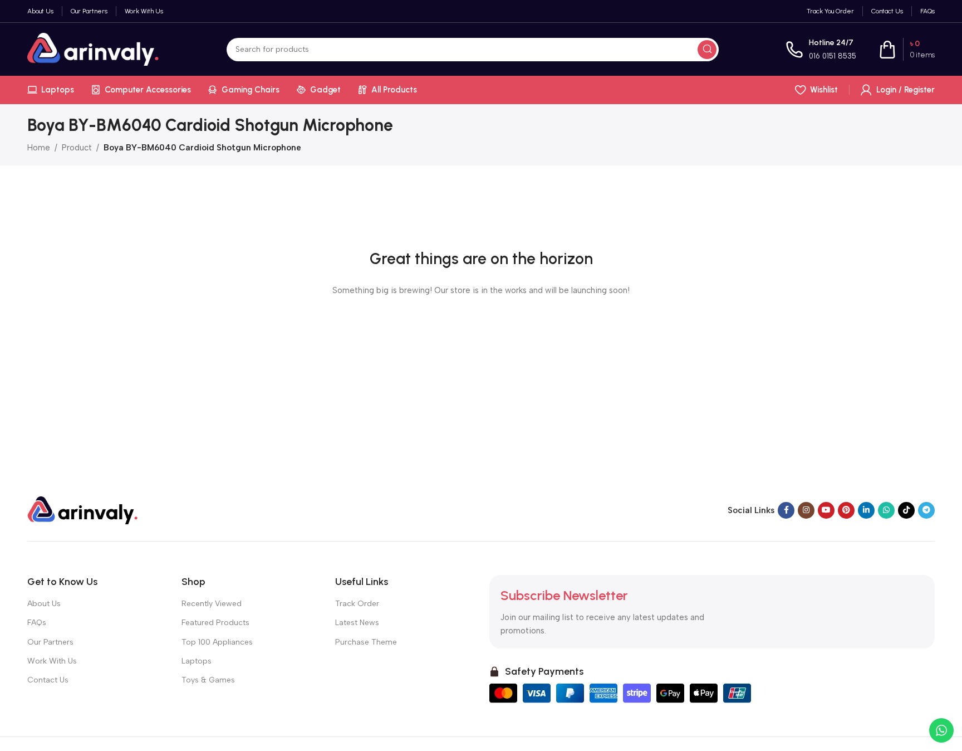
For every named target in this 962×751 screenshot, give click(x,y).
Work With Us (52, 661)
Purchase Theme (366, 642)
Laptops (196, 661)
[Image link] (83, 510)
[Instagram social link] (806, 510)
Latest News (357, 622)
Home (38, 148)
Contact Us (47, 680)
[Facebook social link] (786, 510)
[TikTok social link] (906, 510)
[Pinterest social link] (846, 510)
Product (77, 148)
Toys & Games (208, 680)
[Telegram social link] (926, 510)
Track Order (357, 603)
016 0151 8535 (832, 56)
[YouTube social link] (826, 510)
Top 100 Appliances (217, 642)
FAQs (36, 622)
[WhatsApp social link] (886, 510)
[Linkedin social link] (866, 510)
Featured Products (215, 622)
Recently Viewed (211, 603)
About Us (44, 603)
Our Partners (50, 642)
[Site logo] (93, 48)
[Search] (707, 49)
